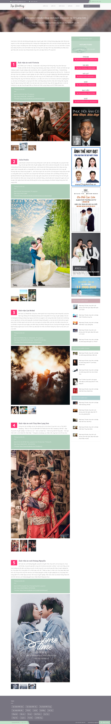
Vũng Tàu (15, 717)
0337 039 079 (34, 1)
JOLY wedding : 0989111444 (86, 85)
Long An (23, 717)
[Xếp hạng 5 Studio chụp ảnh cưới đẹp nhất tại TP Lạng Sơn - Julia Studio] (40, 243)
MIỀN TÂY (53, 6)
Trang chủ (34, 23)
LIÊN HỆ (77, 6)
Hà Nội (35, 710)
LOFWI (24, 722)
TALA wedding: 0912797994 (86, 93)
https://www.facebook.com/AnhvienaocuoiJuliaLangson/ (36, 195)
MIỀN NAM (45, 6)
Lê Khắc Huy (39, 717)
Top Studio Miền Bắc (18, 710)
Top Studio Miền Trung (45, 706)
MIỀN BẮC (70, 6)
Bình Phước (38, 714)
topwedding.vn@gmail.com (19, 1)
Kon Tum (46, 714)
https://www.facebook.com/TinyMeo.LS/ (31, 446)
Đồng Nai (15, 714)
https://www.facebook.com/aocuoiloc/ (31, 342)
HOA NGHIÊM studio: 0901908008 (87, 101)
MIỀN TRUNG (62, 6)
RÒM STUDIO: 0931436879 (86, 76)
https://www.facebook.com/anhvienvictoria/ (32, 98)
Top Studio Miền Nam (18, 706)
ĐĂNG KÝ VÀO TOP (96, 1)
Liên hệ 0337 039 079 (80, 722)
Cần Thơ (50, 710)
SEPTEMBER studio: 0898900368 (87, 60)
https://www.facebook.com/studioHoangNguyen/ (34, 590)
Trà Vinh (30, 717)
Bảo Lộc (23, 714)
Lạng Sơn (41, 23)
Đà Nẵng (42, 710)
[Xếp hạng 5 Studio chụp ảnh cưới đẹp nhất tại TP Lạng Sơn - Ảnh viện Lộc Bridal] (40, 375)
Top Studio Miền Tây (32, 706)
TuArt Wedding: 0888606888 (86, 68)
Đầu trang (105, 722)
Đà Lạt (29, 714)
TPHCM (28, 710)
